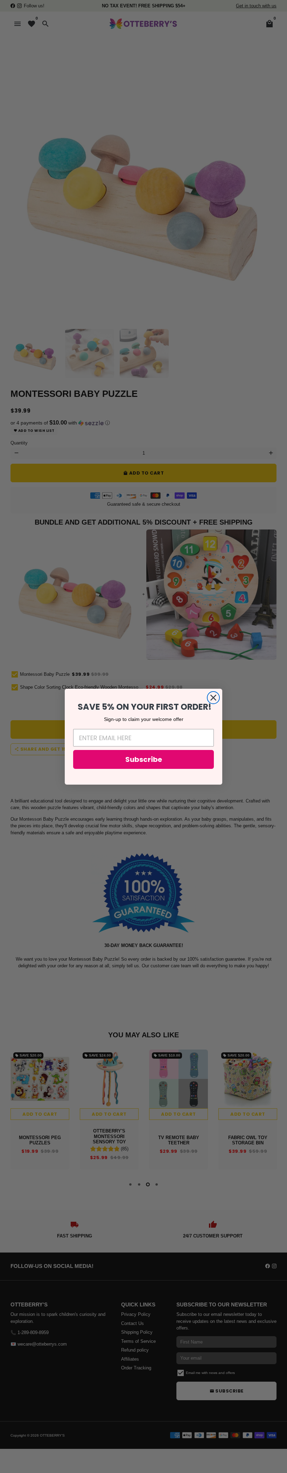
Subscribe (143, 759)
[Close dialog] (213, 698)
